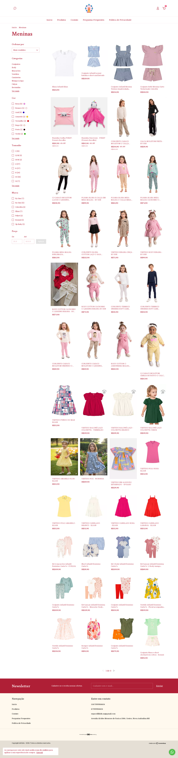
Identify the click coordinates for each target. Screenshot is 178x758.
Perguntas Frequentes (93, 20)
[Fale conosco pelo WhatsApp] (172, 752)
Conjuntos (16, 64)
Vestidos (15, 74)
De (13, 237)
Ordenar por (18, 44)
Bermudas (16, 87)
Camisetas (16, 77)
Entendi (39, 753)
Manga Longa (18, 81)
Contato (74, 20)
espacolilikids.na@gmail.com (103, 714)
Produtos (61, 20)
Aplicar (41, 241)
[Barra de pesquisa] (15, 8)
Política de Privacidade (120, 20)
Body (14, 68)
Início (49, 20)
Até (25, 237)
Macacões (16, 71)
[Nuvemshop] (157, 743)
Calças (14, 84)
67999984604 (97, 709)
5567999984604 (98, 704)
